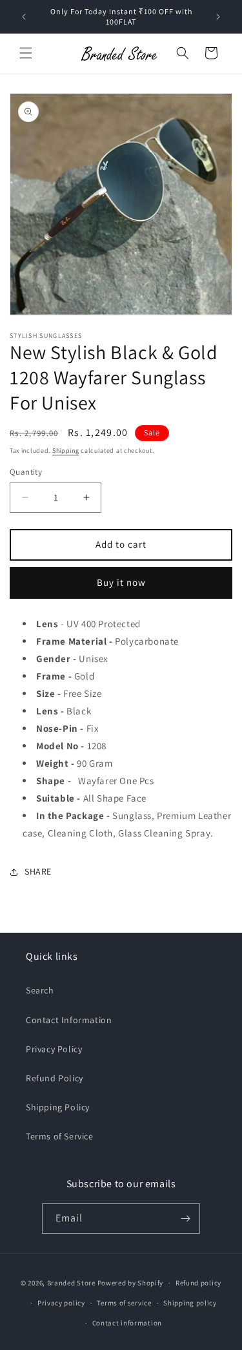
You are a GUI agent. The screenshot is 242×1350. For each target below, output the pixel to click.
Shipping (65, 450)
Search (40, 990)
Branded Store (71, 1282)
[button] (26, 53)
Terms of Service (60, 1136)
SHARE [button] (38, 871)
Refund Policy (54, 1078)
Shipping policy (190, 1302)
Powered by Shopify (130, 1282)
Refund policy (198, 1282)
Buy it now (121, 582)
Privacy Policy (54, 1049)
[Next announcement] (218, 17)
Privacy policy (61, 1302)
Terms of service (124, 1302)
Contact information (127, 1322)
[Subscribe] (185, 1218)
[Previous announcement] (24, 17)
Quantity (26, 471)
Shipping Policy (58, 1107)
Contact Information (69, 1020)
